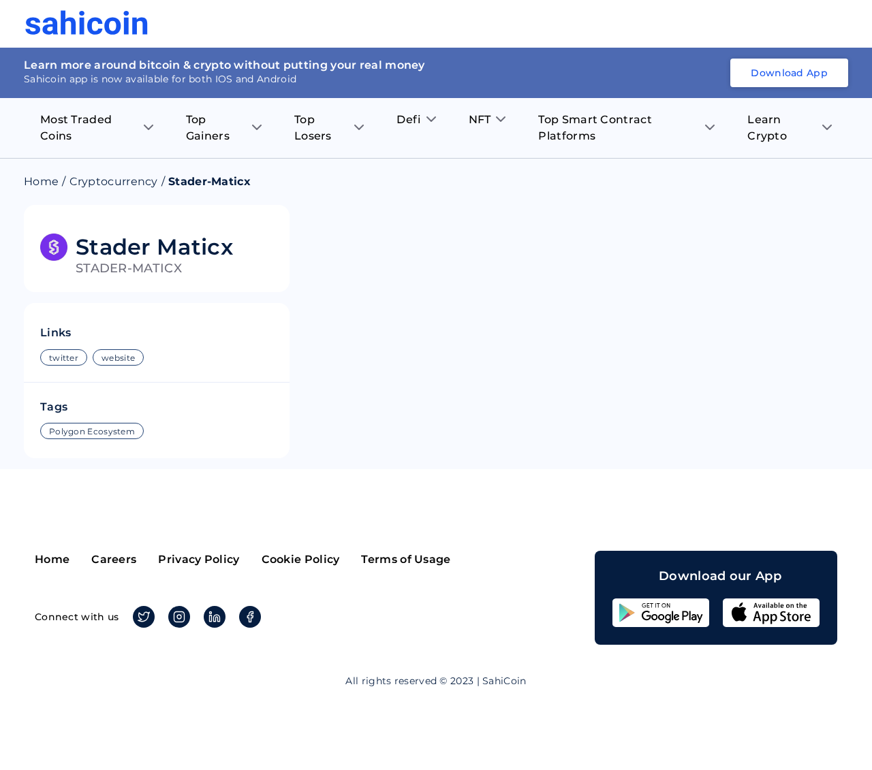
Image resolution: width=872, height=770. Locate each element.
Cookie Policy (301, 559)
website (118, 358)
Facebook (250, 617)
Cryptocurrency (113, 181)
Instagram (179, 617)
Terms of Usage (405, 559)
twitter (63, 358)
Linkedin (214, 617)
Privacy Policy (198, 559)
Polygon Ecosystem (92, 431)
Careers (113, 559)
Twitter (144, 617)
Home (41, 181)
